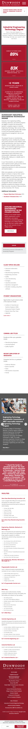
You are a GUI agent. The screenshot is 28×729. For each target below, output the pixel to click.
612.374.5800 (14, 672)
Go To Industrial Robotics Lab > (10, 657)
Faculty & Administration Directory (14, 689)
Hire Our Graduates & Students (14, 697)
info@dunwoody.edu (14, 674)
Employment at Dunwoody (14, 695)
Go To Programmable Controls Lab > (11, 583)
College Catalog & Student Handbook (14, 691)
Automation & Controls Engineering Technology (14, 703)
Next (25, 424)
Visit (7, 726)
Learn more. (7, 315)
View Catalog (10, 231)
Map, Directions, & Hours (14, 680)
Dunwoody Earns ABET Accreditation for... (14, 707)
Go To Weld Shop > (6, 612)
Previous (2, 424)
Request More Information (20, 726)
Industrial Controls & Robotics (14, 705)
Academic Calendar (14, 693)
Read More (6, 447)
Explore (14, 245)
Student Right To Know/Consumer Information (14, 684)
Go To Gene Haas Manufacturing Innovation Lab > (13, 520)
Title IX (14, 687)
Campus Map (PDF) (14, 682)
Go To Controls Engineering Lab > (10, 638)
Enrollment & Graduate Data (11, 196)
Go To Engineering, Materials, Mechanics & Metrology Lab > (13, 560)
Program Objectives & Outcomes (12, 194)
